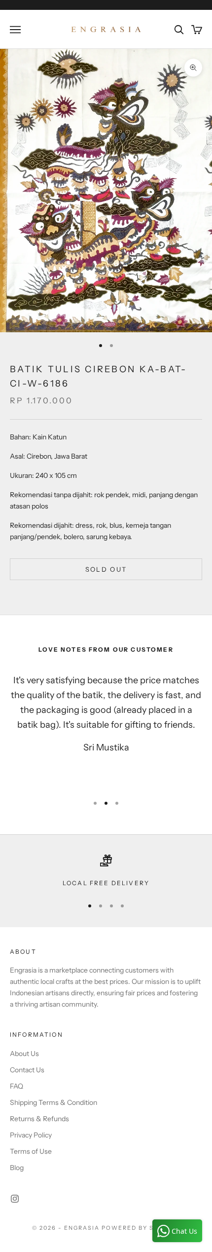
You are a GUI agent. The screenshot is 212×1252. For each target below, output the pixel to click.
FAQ (16, 1086)
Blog (17, 1167)
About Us (24, 1053)
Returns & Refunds (39, 1118)
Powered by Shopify (141, 1227)
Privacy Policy (31, 1135)
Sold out (106, 569)
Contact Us (27, 1069)
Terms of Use (31, 1151)
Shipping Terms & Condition (53, 1102)
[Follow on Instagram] (15, 1199)
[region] (106, 871)
